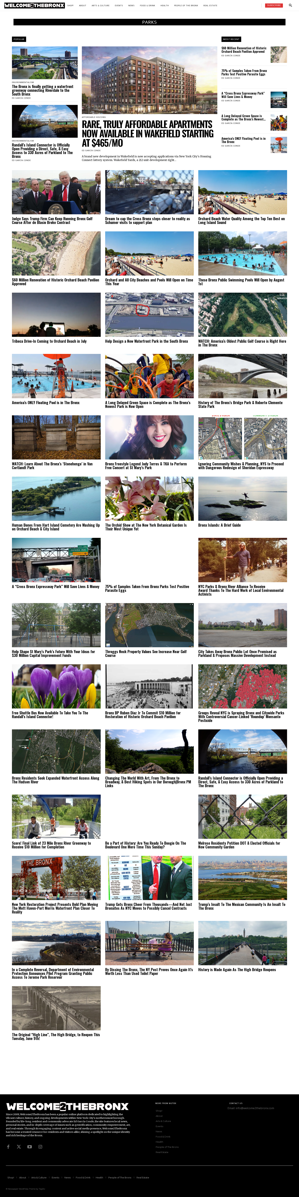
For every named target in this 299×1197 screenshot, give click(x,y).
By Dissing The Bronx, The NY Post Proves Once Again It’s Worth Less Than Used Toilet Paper (149, 971)
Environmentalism (23, 82)
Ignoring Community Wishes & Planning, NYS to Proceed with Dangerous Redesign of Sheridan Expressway (241, 465)
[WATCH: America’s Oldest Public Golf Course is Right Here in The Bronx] (242, 315)
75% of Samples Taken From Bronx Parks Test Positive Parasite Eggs (244, 72)
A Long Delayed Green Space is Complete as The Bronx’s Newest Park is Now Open (148, 404)
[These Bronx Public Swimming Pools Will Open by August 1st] (242, 253)
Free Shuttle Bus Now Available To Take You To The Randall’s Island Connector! (50, 714)
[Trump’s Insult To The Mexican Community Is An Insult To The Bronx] (242, 878)
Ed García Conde (21, 98)
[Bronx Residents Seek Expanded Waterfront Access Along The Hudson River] (56, 751)
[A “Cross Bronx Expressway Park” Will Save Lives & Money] (279, 100)
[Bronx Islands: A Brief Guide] (242, 499)
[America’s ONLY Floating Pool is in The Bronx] (279, 145)
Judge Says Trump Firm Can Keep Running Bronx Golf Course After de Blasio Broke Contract (52, 220)
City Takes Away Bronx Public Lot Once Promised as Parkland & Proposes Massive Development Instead (237, 653)
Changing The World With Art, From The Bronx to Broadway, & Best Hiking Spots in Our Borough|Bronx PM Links (148, 781)
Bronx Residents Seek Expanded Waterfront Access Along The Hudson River (55, 779)
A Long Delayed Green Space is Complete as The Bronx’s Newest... (243, 117)
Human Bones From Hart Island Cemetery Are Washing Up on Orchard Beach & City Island (56, 526)
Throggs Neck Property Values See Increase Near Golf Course (146, 653)
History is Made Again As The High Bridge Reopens (237, 969)
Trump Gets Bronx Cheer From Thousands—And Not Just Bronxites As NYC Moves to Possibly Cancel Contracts (148, 906)
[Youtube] (29, 1147)
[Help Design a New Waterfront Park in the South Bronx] (149, 315)
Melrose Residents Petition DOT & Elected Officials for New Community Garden (239, 844)
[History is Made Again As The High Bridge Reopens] (242, 943)
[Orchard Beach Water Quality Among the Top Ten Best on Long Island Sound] (242, 192)
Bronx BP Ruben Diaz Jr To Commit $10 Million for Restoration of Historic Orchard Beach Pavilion (143, 714)
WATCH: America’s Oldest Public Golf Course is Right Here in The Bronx (242, 343)
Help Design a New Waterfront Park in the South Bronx (146, 341)
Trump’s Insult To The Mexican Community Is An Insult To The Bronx (241, 906)
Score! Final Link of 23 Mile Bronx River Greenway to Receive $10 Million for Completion (51, 844)
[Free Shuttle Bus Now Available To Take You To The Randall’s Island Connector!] (56, 686)
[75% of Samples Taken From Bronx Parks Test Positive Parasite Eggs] (279, 77)
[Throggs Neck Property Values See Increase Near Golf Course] (149, 625)
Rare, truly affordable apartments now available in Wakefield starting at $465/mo (147, 133)
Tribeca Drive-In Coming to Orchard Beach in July (49, 341)
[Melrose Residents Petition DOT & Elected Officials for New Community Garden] (242, 817)
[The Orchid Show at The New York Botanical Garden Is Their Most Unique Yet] (149, 499)
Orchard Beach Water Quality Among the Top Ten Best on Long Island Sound (241, 220)
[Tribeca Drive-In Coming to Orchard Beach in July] (56, 315)
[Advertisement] (104, 1070)
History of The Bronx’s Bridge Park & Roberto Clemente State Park (240, 404)
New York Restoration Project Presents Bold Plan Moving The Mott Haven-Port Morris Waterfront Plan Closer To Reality (55, 908)
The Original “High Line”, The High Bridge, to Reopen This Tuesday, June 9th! (56, 1036)
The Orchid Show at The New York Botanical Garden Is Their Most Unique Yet (146, 526)
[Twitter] (19, 1147)
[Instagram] (40, 1147)
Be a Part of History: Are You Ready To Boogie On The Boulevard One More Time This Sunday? (145, 844)
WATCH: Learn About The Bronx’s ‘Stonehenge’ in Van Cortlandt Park (52, 465)
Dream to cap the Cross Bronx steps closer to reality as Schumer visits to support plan (147, 220)
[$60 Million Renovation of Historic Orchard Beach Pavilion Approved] (279, 54)
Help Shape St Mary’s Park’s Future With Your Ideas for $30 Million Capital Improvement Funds (53, 653)
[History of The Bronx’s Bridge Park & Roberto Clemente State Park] (242, 376)
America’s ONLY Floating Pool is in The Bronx (243, 140)
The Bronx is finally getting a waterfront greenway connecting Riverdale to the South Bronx (42, 90)
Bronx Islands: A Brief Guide (219, 525)
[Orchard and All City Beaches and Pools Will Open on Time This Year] (149, 253)
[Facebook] (8, 1147)
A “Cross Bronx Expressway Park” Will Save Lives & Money (243, 95)
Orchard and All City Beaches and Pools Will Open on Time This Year (149, 281)
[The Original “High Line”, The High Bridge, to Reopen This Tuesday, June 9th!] (56, 1008)
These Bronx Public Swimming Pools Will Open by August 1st (241, 281)
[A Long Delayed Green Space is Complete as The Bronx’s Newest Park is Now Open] (279, 122)
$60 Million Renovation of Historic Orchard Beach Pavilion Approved (243, 50)
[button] (290, 5)
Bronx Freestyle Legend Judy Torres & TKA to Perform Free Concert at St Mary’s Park (146, 465)
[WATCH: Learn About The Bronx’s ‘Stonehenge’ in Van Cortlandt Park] (56, 437)
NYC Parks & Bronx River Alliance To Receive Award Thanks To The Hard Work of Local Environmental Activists (240, 590)
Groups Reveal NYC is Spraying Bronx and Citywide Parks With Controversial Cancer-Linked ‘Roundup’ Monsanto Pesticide (241, 716)
